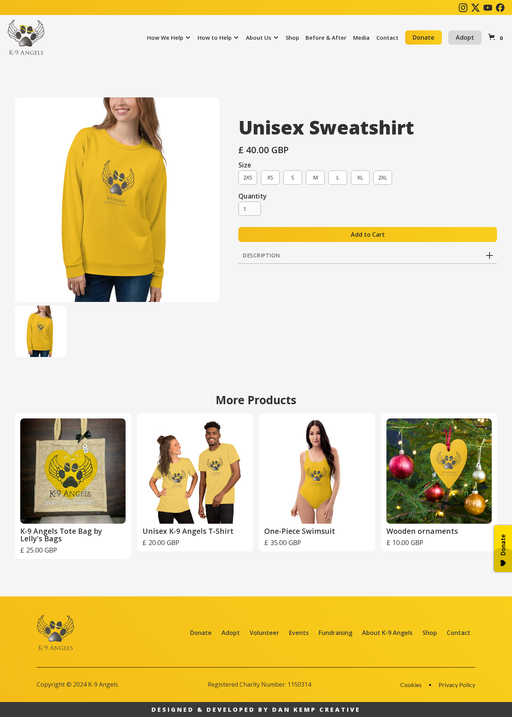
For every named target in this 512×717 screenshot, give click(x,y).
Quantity (252, 196)
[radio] (247, 177)
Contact (458, 633)
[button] (169, 37)
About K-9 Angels (387, 633)
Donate (423, 37)
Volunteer (264, 633)
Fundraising (335, 633)
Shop (429, 633)
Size (244, 165)
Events (299, 633)
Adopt (465, 37)
